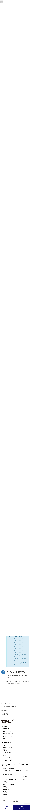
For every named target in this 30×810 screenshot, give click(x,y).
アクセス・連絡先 (5, 703)
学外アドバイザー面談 (8, 784)
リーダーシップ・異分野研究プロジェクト (14, 779)
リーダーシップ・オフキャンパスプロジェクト (15, 777)
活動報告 (5, 750)
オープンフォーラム (8, 736)
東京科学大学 (4, 714)
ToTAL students (22, 808)
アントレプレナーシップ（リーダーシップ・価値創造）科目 (15, 764)
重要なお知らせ (7, 728)
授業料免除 (6, 789)
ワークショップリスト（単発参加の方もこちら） (15, 770)
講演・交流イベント (8, 733)
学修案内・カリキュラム (9, 747)
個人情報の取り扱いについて (8, 707)
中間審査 (5, 782)
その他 (4, 738)
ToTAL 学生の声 (7, 752)
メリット (5, 745)
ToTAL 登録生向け (7, 774)
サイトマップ (4, 710)
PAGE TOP (27, 802)
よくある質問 (6, 757)
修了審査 (5, 787)
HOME (3, 699)
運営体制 (5, 755)
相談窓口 (5, 792)
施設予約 (5, 794)
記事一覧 (4, 726)
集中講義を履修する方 (8, 768)
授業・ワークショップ (8, 731)
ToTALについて (6, 742)
